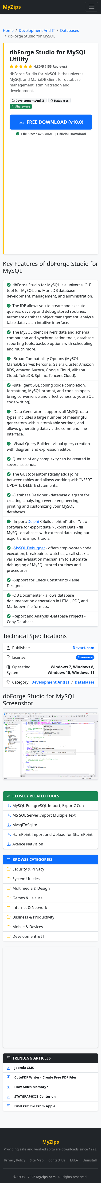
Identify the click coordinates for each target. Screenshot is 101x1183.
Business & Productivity (33, 917)
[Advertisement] (50, 198)
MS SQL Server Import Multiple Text (44, 815)
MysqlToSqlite (24, 824)
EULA (74, 1160)
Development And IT (37, 30)
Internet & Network (29, 907)
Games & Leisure (27, 897)
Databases (69, 30)
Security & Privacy (28, 869)
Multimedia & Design (31, 888)
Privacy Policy (14, 1160)
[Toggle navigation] (91, 6)
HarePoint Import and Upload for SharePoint (52, 834)
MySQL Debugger (29, 548)
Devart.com (83, 647)
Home (8, 30)
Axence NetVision (27, 844)
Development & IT (28, 936)
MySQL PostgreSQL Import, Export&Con (48, 805)
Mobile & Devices (27, 926)
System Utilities (26, 878)
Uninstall (90, 1160)
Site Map (37, 1160)
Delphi (33, 521)
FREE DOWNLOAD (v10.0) (54, 122)
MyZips (12, 6)
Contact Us (56, 1160)
